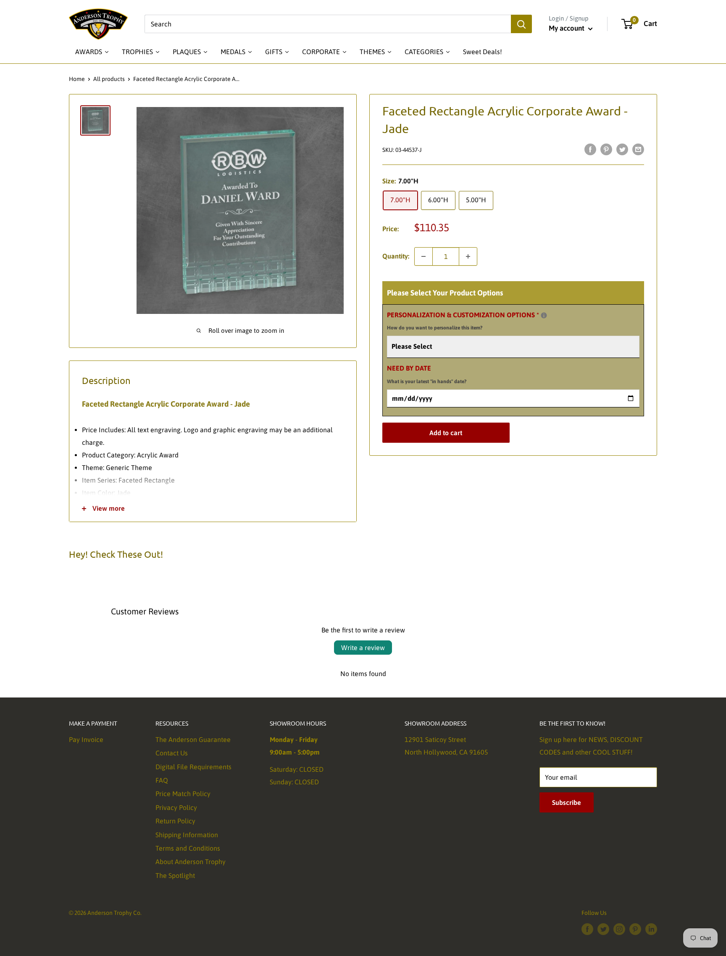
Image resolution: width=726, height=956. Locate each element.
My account (567, 28)
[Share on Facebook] (590, 149)
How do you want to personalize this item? (434, 328)
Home (77, 79)
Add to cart (445, 432)
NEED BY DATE (426, 374)
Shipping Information (186, 834)
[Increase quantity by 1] (468, 256)
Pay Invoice (86, 739)
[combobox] (328, 24)
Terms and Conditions (187, 848)
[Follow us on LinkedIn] (651, 929)
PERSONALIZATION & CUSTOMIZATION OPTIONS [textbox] (473, 320)
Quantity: (395, 256)
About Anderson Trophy (190, 861)
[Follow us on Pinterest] (635, 929)
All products (109, 79)
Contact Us (171, 753)
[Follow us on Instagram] (619, 929)
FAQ (161, 780)
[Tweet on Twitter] (622, 149)
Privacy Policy (176, 807)
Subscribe (566, 802)
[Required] (544, 315)
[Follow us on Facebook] (587, 929)
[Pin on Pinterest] (606, 149)
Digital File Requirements (193, 767)
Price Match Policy (182, 793)
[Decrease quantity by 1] (423, 256)
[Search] (521, 24)
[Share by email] (638, 149)
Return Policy (175, 821)
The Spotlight (175, 875)
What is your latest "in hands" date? (426, 381)
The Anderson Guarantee (193, 739)
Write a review (363, 647)
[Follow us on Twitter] (603, 929)
